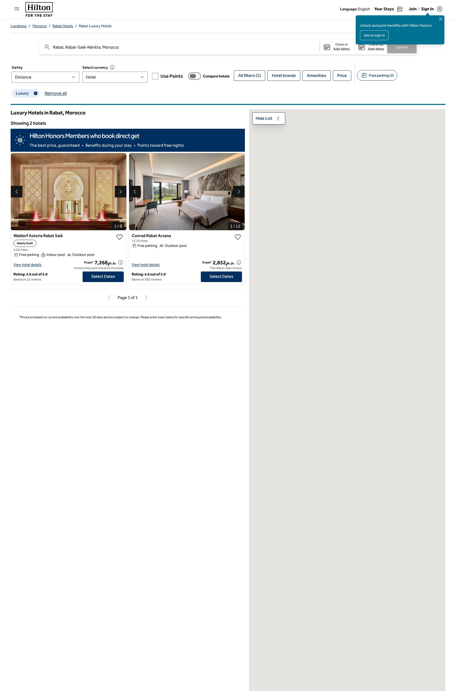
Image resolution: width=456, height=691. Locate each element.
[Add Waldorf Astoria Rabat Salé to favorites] (119, 237)
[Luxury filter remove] (35, 93)
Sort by (17, 67)
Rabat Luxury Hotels (95, 26)
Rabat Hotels (63, 26)
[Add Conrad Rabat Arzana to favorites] (238, 237)
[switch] (194, 76)
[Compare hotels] (194, 76)
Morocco (39, 26)
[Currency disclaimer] (112, 67)
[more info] (120, 262)
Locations (19, 26)
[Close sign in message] (440, 19)
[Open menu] (17, 8)
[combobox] (178, 47)
